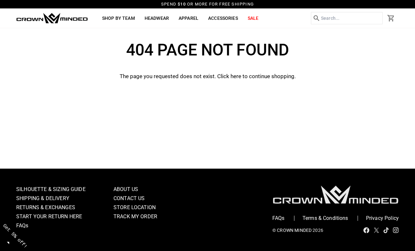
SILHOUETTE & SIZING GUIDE (51, 189)
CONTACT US (129, 198)
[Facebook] (366, 230)
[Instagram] (396, 230)
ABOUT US (125, 189)
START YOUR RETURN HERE (49, 216)
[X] (376, 230)
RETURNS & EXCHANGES (45, 207)
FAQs (22, 225)
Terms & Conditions (325, 218)
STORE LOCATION (134, 207)
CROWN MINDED (294, 230)
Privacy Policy (382, 218)
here (236, 76)
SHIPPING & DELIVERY (42, 198)
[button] (118, 18)
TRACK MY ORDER (135, 216)
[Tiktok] (386, 230)
